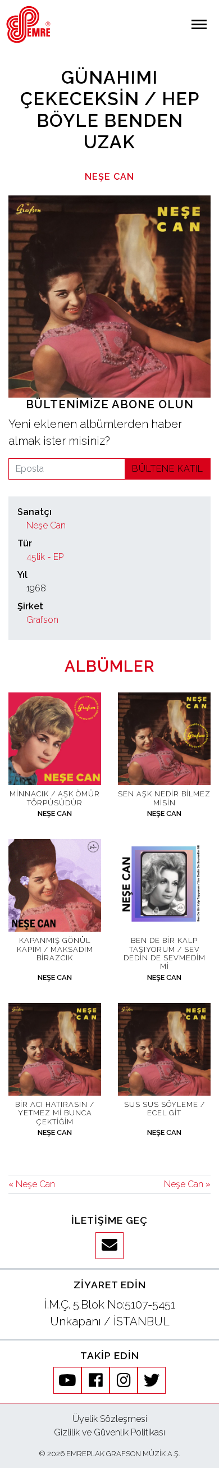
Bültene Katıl (167, 468)
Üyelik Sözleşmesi (109, 1419)
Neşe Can (109, 176)
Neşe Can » (187, 1184)
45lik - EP (44, 556)
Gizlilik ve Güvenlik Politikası (109, 1432)
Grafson (42, 619)
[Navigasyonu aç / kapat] (199, 24)
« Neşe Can (31, 1184)
